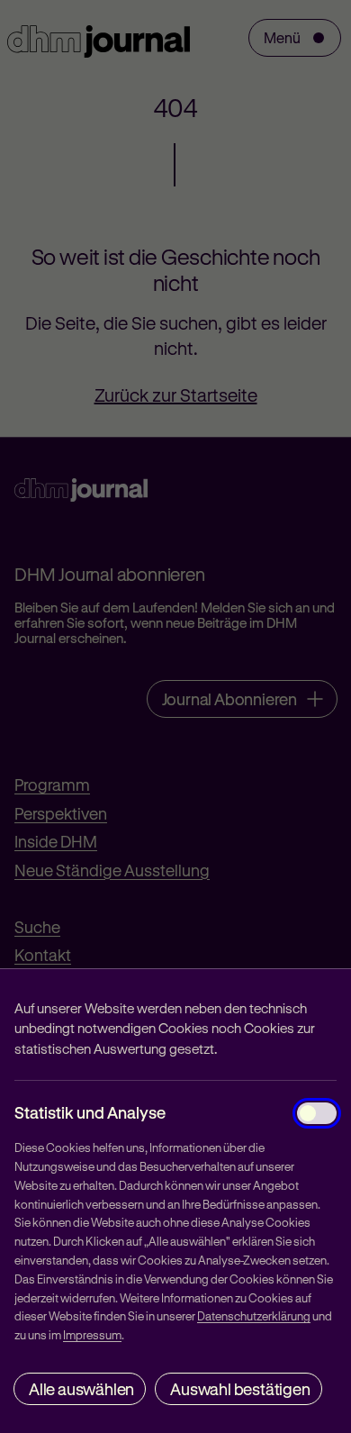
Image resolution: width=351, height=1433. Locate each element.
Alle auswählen (81, 1389)
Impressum (92, 1334)
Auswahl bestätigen (240, 1389)
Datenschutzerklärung (253, 1315)
